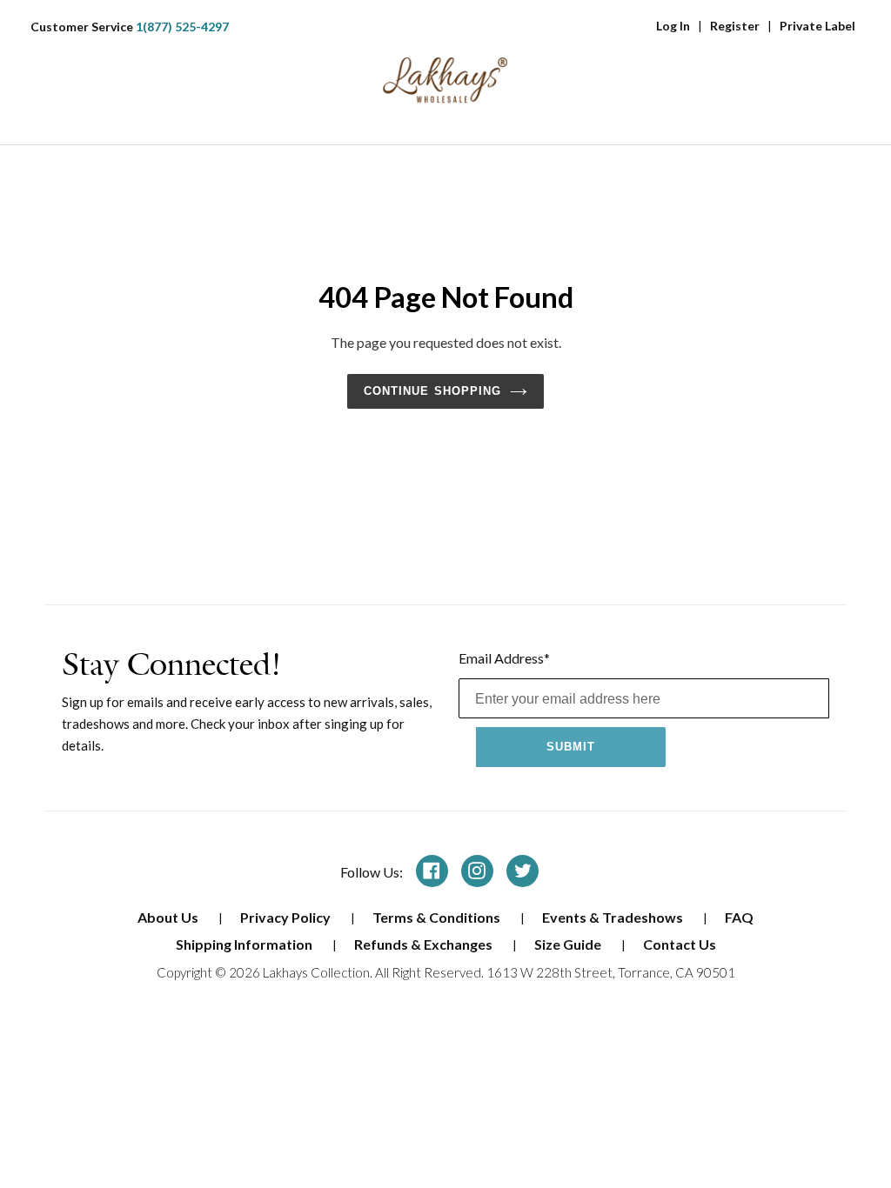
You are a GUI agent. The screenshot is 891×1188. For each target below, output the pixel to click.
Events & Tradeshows (614, 917)
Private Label (817, 25)
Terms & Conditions (437, 917)
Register (735, 25)
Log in (673, 25)
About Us (169, 917)
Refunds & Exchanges (424, 944)
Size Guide (569, 944)
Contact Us (679, 944)
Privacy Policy (286, 917)
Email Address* (504, 658)
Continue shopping (432, 390)
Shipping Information (245, 944)
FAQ (739, 917)
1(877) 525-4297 (182, 26)
